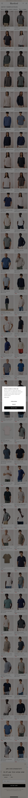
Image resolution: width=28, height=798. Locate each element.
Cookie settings (14, 401)
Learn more (6, 397)
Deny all (13, 404)
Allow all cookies (14, 407)
